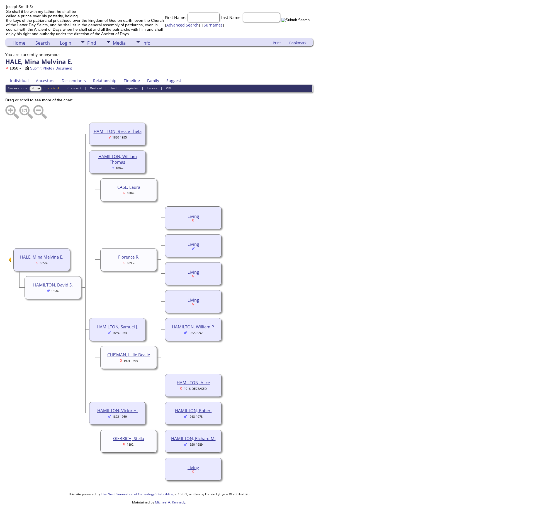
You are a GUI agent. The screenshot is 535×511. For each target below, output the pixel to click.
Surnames (213, 25)
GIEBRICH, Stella (128, 438)
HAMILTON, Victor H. (117, 410)
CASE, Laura (128, 187)
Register (131, 88)
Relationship (104, 80)
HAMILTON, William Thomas (117, 159)
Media (119, 43)
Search (42, 43)
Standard (52, 88)
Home (19, 43)
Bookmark (298, 42)
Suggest (173, 80)
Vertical (96, 88)
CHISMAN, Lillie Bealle (128, 354)
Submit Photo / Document (51, 68)
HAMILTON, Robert (193, 410)
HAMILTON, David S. (53, 285)
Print (277, 42)
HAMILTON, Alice (193, 382)
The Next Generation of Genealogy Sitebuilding (137, 494)
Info (146, 43)
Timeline (132, 80)
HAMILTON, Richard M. (193, 438)
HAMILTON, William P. (193, 326)
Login (65, 43)
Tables (152, 88)
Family (153, 80)
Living (193, 216)
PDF (169, 88)
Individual (19, 80)
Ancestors (45, 80)
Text (113, 88)
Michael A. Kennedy (170, 502)
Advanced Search (182, 25)
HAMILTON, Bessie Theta (118, 131)
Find (91, 43)
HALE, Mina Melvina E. (41, 257)
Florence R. (128, 257)
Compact (74, 88)
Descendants (74, 80)
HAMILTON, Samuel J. (117, 326)
